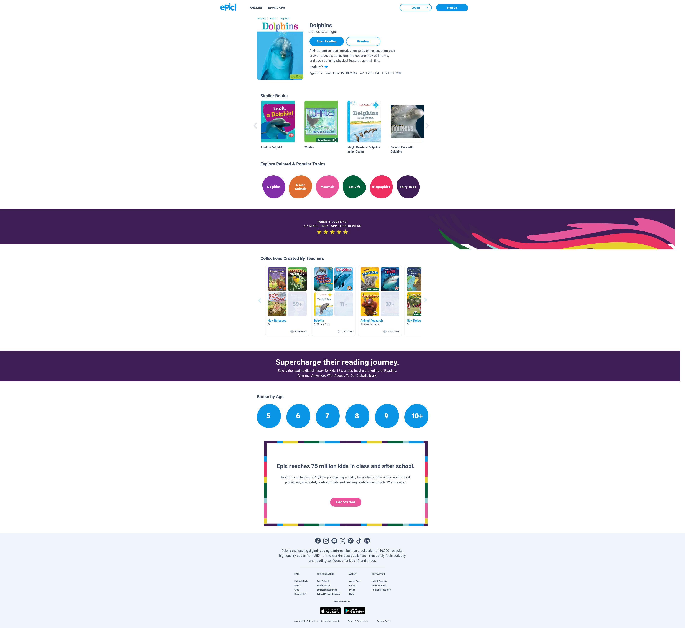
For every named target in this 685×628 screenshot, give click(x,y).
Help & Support (379, 581)
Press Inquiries (379, 585)
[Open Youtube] (334, 541)
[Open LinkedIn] (367, 541)
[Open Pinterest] (351, 541)
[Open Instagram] (326, 541)
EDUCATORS (276, 7)
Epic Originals (301, 581)
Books (273, 18)
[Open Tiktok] (359, 541)
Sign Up (452, 7)
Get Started (345, 502)
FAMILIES (256, 7)
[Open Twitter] (342, 541)
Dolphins (261, 18)
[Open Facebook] (318, 541)
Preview (363, 41)
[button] (287, 300)
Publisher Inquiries (381, 590)
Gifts (296, 590)
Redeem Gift (300, 594)
